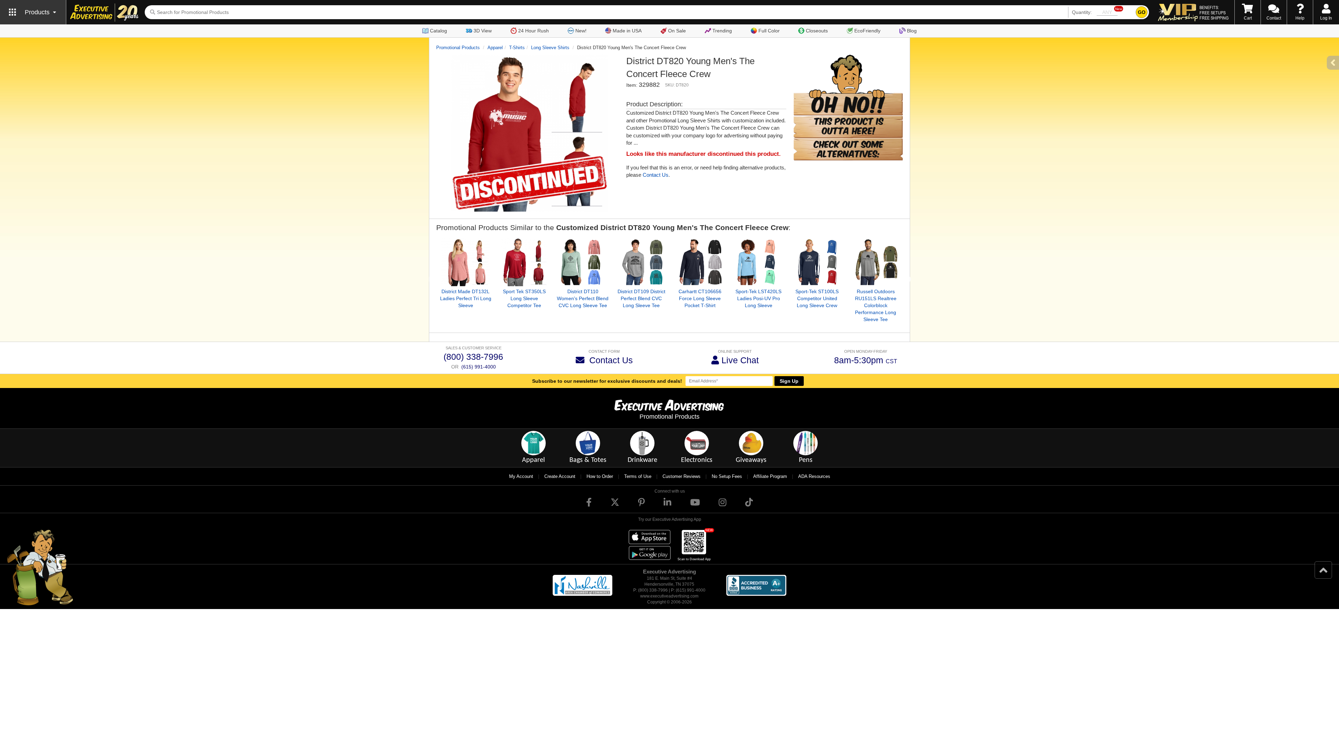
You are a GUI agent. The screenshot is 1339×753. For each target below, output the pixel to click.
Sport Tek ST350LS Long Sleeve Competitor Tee (524, 298)
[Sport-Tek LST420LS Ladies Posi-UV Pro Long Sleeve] (758, 262)
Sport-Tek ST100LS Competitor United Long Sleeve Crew (817, 298)
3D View (483, 30)
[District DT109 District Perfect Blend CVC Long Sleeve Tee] (641, 262)
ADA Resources (814, 476)
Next (908, 279)
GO (1141, 12)
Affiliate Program (770, 476)
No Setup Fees (727, 476)
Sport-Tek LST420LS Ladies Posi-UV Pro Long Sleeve (758, 298)
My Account (521, 476)
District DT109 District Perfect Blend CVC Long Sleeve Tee (641, 298)
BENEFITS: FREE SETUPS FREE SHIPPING (1214, 13)
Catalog (438, 30)
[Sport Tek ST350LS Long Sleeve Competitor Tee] (524, 262)
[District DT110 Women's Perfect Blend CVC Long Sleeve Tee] (582, 262)
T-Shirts (517, 47)
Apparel (495, 47)
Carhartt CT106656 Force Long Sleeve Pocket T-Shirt (700, 298)
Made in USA (627, 30)
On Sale (677, 30)
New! (581, 30)
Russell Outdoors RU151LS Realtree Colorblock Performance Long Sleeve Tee (876, 305)
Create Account (559, 476)
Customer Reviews (682, 476)
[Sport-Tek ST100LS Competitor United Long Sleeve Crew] (817, 262)
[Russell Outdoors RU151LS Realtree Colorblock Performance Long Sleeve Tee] (875, 262)
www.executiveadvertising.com (669, 596)
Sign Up (789, 381)
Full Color (769, 30)
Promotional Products (458, 47)
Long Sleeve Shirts (550, 47)
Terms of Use (637, 476)
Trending (722, 30)
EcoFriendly (867, 30)
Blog (912, 30)
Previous (431, 279)
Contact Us (655, 175)
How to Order (600, 476)
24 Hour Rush (533, 30)
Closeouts (817, 30)
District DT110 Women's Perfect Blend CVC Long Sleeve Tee (582, 298)
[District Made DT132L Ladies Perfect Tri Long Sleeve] (465, 262)
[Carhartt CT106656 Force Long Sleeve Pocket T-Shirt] (700, 262)
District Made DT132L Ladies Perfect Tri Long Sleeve (465, 298)
